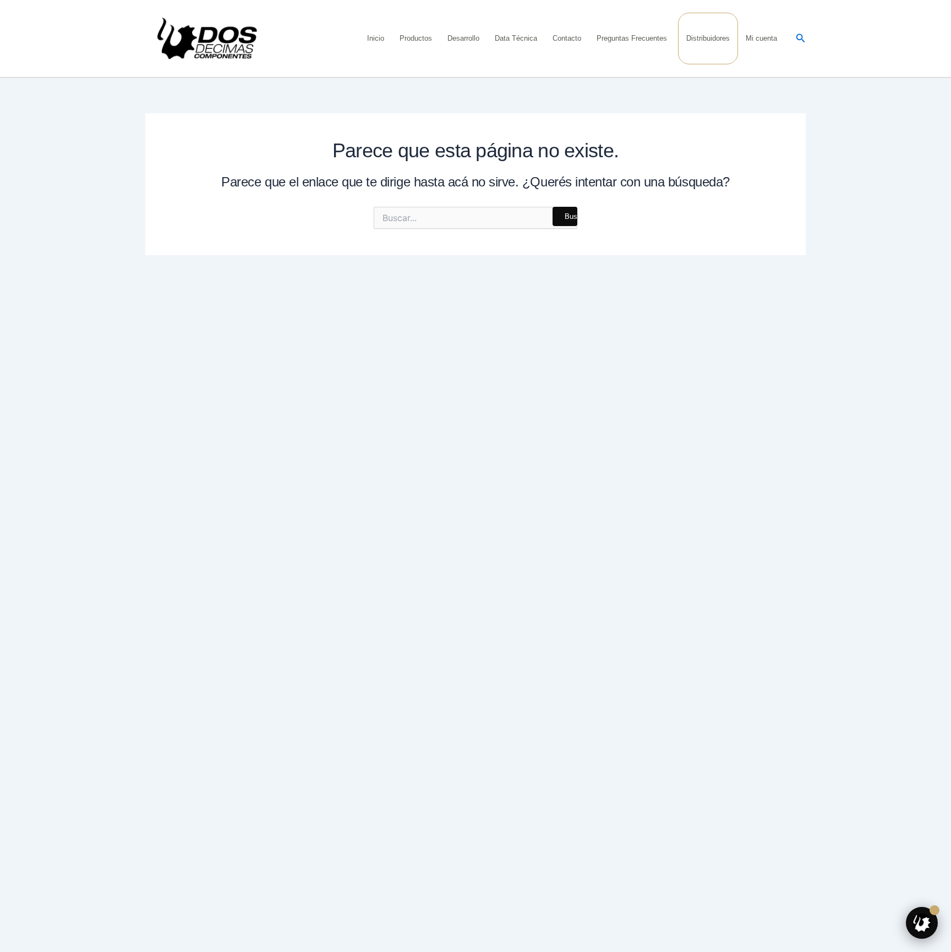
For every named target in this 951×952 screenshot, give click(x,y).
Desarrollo (463, 38)
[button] (801, 38)
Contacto (567, 38)
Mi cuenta (761, 38)
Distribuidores (708, 38)
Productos (416, 38)
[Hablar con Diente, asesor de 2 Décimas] (922, 923)
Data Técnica (516, 38)
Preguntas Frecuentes (632, 38)
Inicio (375, 38)
